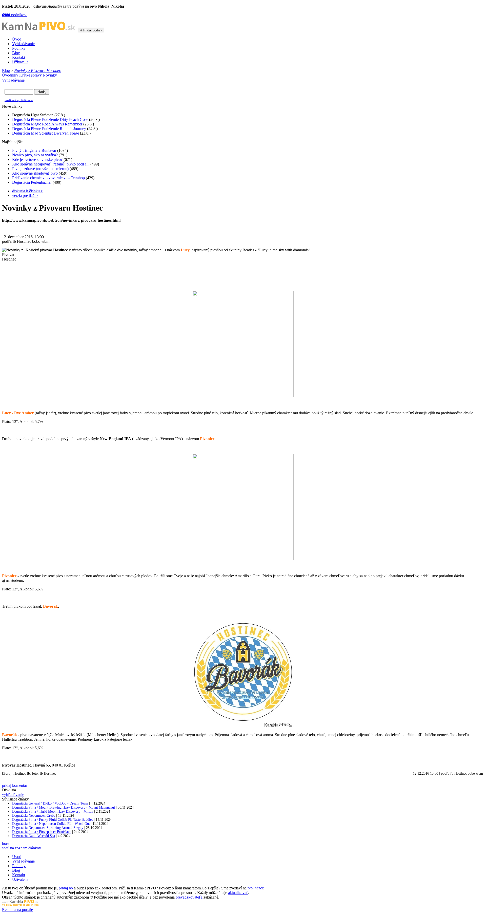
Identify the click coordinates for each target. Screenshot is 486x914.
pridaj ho (66, 888)
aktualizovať (238, 892)
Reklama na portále (17, 909)
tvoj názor (255, 888)
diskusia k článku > (27, 191)
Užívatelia (20, 62)
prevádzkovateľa (189, 897)
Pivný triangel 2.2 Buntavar (34, 150)
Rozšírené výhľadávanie (19, 100)
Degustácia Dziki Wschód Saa (33, 836)
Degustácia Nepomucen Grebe (33, 815)
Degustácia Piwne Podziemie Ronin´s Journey (49, 128)
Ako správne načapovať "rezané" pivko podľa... (50, 164)
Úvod (16, 39)
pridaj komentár (14, 785)
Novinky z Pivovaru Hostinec (37, 70)
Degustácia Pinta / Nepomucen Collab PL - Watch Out (51, 824)
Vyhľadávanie (23, 44)
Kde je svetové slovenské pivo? (37, 159)
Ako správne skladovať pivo (35, 173)
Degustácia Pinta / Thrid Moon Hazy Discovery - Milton (52, 811)
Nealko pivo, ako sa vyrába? (35, 155)
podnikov (14, 15)
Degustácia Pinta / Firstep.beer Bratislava (41, 832)
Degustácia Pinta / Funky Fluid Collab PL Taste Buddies (52, 820)
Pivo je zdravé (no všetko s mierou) (40, 168)
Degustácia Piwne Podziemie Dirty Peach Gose (50, 119)
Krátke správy (30, 75)
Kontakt (18, 57)
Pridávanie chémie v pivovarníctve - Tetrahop (48, 178)
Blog (16, 53)
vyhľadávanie (13, 794)
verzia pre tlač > (25, 195)
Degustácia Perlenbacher (32, 182)
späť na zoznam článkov (21, 848)
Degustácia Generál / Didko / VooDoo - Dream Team (50, 803)
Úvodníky (10, 75)
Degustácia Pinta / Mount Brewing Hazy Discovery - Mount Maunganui (63, 807)
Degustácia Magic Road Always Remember (47, 124)
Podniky (19, 48)
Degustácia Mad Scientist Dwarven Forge (45, 133)
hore (5, 843)
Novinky (50, 75)
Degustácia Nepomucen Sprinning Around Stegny (47, 828)
